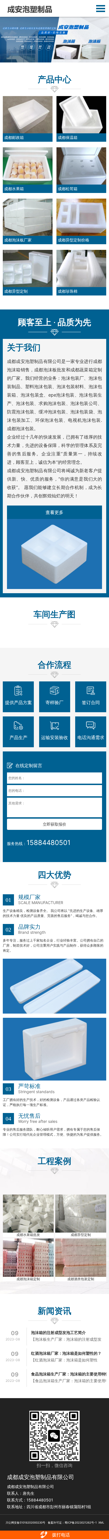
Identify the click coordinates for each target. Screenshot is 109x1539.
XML (101, 1522)
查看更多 (54, 512)
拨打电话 (61, 1535)
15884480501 (48, 843)
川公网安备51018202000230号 (25, 1522)
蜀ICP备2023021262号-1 (81, 1522)
